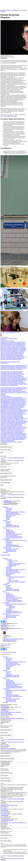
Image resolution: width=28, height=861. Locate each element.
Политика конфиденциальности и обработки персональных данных (11, 713)
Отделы (8, 529)
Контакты (5, 552)
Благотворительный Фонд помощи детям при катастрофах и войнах (15, 512)
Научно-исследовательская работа (14, 534)
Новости (8, 518)
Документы (8, 516)
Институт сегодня (13, 560)
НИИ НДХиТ (4, 10)
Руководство (9, 509)
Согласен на (13, 460)
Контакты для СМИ (13, 580)
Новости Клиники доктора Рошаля (17, 576)
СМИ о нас (11, 578)
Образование (6, 539)
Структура (8, 510)
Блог (10, 579)
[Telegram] (2, 622)
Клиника (9, 10)
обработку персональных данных (16, 460)
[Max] (6, 622)
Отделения (8, 521)
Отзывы (8, 519)
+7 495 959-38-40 (4, 710)
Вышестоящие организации (9, 640)
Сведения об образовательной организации (16, 540)
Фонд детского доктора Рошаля (13, 514)
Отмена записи (20, 718)
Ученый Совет (9, 530)
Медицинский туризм (11, 551)
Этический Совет (10, 531)
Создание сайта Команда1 (7, 714)
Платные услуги (7, 547)
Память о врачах (12, 565)
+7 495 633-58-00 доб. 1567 (7, 820)
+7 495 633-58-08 (4, 815)
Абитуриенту (9, 541)
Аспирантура (9, 543)
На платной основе (5, 745)
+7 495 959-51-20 (7, 500)
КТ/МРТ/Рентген (13, 718)
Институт (5, 506)
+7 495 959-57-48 (4, 629)
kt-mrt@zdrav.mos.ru (5, 812)
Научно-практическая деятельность (17, 563)
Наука (4, 527)
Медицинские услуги (11, 550)
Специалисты (15, 10)
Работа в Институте (10, 515)
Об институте (9, 508)
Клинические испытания (12, 535)
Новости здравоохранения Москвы (17, 581)
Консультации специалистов (12, 548)
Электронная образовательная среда (14, 546)
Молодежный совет (10, 532)
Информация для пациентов (12, 525)
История (11, 562)
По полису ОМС (4, 718)
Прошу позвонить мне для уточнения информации (14, 844)
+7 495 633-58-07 (4, 810)
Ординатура (9, 542)
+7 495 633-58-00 (7, 502)
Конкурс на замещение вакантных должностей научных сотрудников (14, 537)
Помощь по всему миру (14, 564)
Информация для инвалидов (12, 526)
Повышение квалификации (12, 545)
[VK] (4, 622)
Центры (8, 522)
